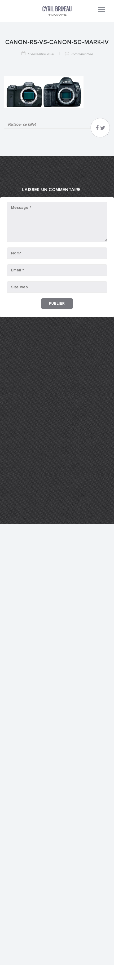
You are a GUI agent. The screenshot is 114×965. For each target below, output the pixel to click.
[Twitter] (102, 129)
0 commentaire (82, 54)
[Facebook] (97, 129)
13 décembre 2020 (41, 54)
